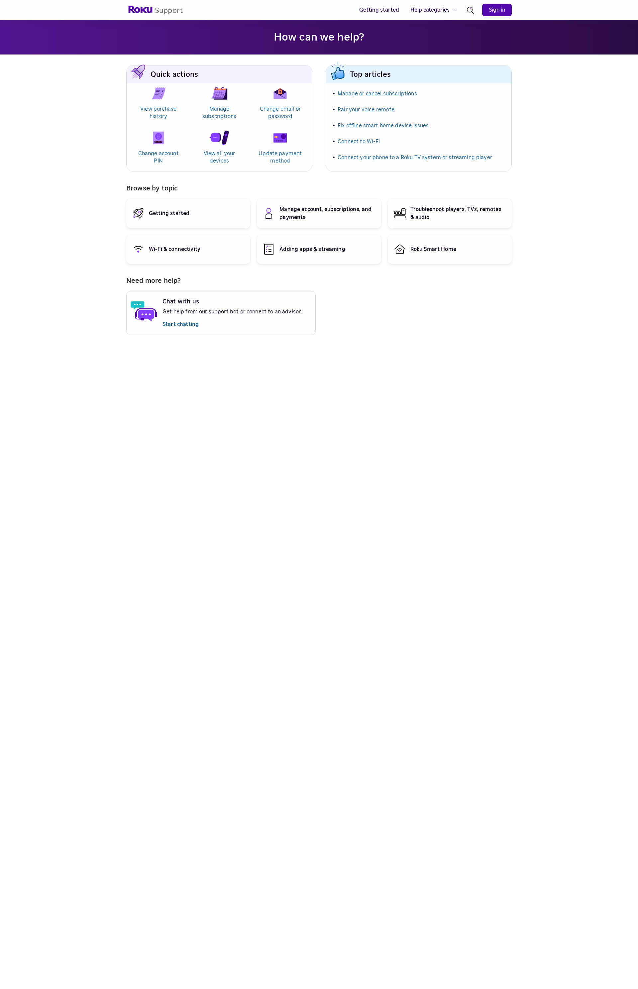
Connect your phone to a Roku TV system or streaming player (415, 157)
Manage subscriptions (219, 112)
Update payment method (280, 157)
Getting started (379, 10)
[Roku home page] (140, 11)
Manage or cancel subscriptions (377, 93)
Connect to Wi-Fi (359, 141)
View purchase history (158, 112)
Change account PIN (158, 157)
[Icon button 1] (470, 10)
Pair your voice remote (366, 109)
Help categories (430, 10)
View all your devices (219, 157)
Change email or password (280, 112)
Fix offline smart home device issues (383, 125)
